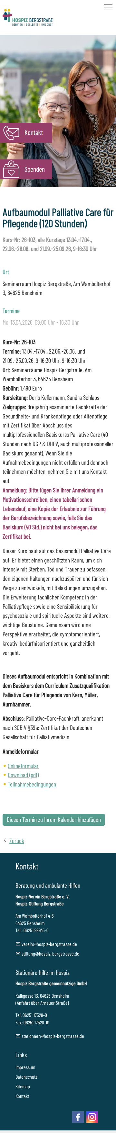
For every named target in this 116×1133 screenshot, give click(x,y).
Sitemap (22, 1086)
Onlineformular (23, 765)
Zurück (16, 840)
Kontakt (22, 1096)
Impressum (25, 1067)
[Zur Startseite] (28, 17)
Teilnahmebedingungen (32, 784)
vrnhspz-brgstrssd (48, 944)
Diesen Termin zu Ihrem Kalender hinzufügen (54, 819)
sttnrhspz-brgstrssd (52, 1036)
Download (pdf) (23, 774)
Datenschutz (26, 1077)
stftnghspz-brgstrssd (49, 953)
